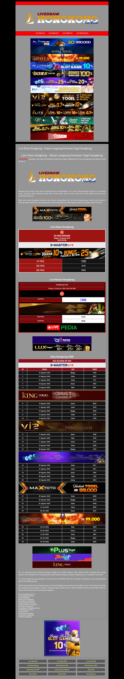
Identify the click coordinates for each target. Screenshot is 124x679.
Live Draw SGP (54, 33)
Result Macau (91, 674)
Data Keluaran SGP (33, 669)
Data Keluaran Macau (62, 669)
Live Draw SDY (67, 33)
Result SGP (62, 674)
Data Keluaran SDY (91, 665)
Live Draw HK (40, 33)
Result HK (91, 669)
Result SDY (33, 674)
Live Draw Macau (82, 33)
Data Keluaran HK (62, 665)
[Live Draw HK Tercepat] (62, 42)
